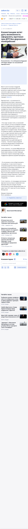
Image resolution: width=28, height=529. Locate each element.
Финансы (12, 13)
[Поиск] (22, 10)
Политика (3, 13)
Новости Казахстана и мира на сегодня (11, 23)
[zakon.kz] (5, 10)
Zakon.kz (9, 97)
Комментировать (22, 267)
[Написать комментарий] (14, 263)
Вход (26, 259)
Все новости (4, 25)
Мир (8, 13)
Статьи (18, 13)
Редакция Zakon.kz (13, 25)
